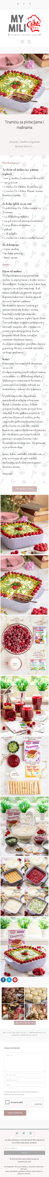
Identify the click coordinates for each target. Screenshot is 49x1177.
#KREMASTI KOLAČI (37, 1033)
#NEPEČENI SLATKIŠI (28, 1035)
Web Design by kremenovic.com (28, 1160)
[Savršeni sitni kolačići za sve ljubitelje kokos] (36, 998)
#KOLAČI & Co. (22, 1033)
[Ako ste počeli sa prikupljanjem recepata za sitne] (36, 1015)
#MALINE (15, 1035)
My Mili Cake (21, 1158)
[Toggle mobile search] (29, 42)
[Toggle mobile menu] (22, 42)
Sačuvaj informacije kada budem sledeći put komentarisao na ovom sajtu (21, 1093)
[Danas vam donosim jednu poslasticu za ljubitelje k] (13, 1015)
